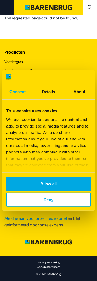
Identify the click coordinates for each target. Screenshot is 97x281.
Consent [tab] (17, 91)
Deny (48, 199)
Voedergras (13, 62)
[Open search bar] (90, 7)
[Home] (48, 7)
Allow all (48, 183)
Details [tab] (48, 91)
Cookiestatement (48, 267)
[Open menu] (7, 7)
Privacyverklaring (48, 262)
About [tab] (79, 91)
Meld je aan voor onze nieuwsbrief (35, 219)
